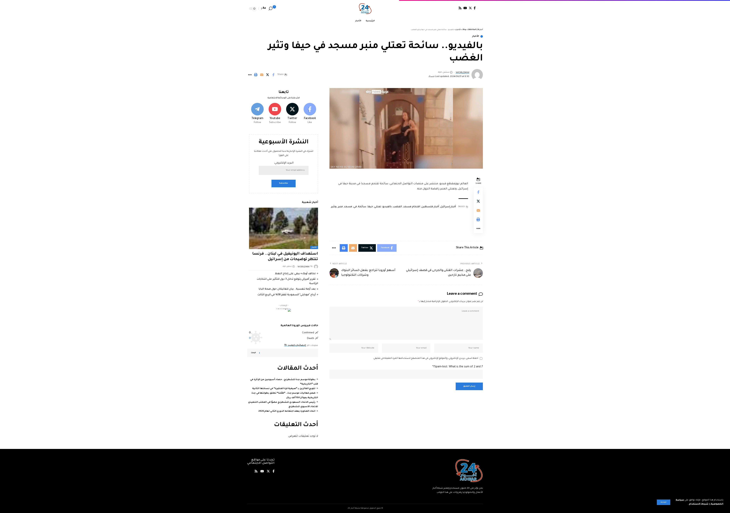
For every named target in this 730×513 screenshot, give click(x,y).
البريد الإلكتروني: (284, 163)
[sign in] (480, 8)
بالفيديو (387, 206)
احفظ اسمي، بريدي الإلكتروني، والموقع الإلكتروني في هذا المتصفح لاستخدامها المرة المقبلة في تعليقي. (425, 358)
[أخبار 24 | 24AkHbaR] (365, 8)
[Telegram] (257, 114)
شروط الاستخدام (698, 504)
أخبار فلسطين (430, 206)
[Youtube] (275, 114)
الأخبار (475, 36)
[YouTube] (465, 8)
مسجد (348, 206)
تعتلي (377, 206)
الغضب (397, 206)
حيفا (370, 206)
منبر (340, 206)
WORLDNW (462, 72)
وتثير (333, 206)
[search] (270, 8)
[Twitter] (470, 8)
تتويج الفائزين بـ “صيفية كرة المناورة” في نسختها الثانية (283, 389)
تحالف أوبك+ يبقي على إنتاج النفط (295, 273)
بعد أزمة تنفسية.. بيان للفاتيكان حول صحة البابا (287, 289)
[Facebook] (475, 8)
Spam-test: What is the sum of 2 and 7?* (457, 366)
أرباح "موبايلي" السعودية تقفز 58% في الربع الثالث (286, 294)
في (355, 206)
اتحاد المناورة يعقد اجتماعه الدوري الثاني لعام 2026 (287, 411)
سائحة (362, 206)
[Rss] (460, 8)
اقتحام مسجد (411, 206)
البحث (253, 353)
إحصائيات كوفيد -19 (295, 345)
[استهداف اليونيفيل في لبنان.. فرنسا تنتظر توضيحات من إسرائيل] (283, 228)
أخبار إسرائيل (448, 206)
